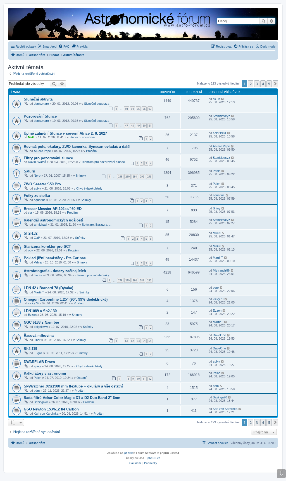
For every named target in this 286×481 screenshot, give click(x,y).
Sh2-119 (30, 349)
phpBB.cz (153, 457)
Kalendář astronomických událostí (53, 220)
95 (138, 109)
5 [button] (269, 83)
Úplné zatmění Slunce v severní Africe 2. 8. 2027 (65, 133)
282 (149, 280)
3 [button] (257, 83)
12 (150, 378)
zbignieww (41, 326)
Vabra (38, 262)
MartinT (218, 257)
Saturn (29, 171)
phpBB (128, 452)
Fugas (38, 353)
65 (150, 341)
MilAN (217, 233)
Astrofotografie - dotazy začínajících (55, 271)
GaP (37, 237)
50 (144, 125)
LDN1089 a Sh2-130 (40, 311)
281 (142, 280)
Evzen (32, 314)
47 (126, 125)
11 (144, 378)
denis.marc (41, 103)
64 (144, 341)
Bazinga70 (41, 402)
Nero (37, 175)
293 (149, 176)
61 (126, 341)
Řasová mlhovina (39, 335)
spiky (37, 188)
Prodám (91, 151)
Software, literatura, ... (96, 224)
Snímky (81, 175)
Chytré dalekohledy (89, 188)
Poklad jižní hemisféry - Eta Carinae (55, 258)
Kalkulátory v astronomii (45, 373)
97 (150, 109)
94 (132, 109)
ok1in (216, 99)
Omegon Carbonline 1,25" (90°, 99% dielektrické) (66, 299)
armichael (40, 224)
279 (127, 280)
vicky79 (33, 303)
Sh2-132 (30, 233)
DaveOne (219, 335)
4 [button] (263, 83)
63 (138, 341)
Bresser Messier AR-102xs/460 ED (53, 209)
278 (120, 280)
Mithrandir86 (221, 270)
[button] (275, 83)
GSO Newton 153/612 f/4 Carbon (51, 409)
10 (138, 378)
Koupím (73, 250)
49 (138, 125)
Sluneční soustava (96, 103)
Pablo (216, 170)
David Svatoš (37, 162)
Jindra (38, 275)
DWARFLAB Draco (39, 362)
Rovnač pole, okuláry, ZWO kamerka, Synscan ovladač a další (77, 146)
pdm (37, 390)
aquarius (40, 200)
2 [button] (251, 83)
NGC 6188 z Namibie (41, 322)
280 (135, 280)
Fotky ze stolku (37, 195)
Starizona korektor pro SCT (47, 246)
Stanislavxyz (221, 116)
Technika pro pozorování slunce (103, 162)
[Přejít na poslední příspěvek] (223, 99)
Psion (216, 183)
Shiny (216, 208)
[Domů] (99, 24)
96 (144, 109)
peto (216, 287)
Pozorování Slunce (40, 116)
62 (132, 341)
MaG (31, 137)
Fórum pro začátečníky (93, 275)
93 (126, 109)
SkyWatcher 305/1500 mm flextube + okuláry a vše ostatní (73, 386)
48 (132, 125)
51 (150, 125)
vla (30, 212)
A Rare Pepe (42, 151)
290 (127, 176)
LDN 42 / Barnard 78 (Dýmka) (48, 288)
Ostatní (82, 377)
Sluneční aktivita (38, 99)
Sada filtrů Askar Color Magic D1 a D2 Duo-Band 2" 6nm (72, 398)
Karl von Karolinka (46, 413)
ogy (30, 250)
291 (135, 176)
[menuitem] (46, 46)
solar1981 (219, 133)
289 (120, 176)
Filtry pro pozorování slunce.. (49, 158)
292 (142, 176)
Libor (37, 340)
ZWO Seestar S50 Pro (42, 184)
